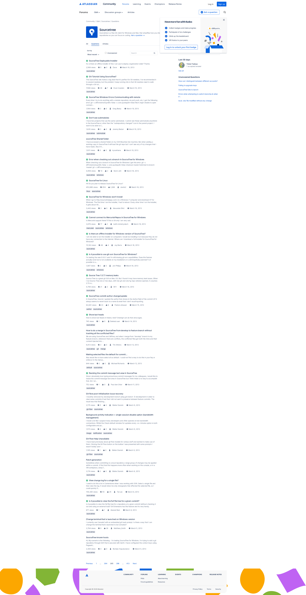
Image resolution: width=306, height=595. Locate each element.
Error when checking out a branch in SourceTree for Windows (116, 159)
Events (148, 4)
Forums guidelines (147, 582)
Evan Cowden (119, 88)
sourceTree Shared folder (97, 139)
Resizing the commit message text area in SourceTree (113, 373)
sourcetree (91, 71)
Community (109, 4)
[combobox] (144, 53)
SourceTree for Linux (98, 180)
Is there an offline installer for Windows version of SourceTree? (117, 233)
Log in (210, 4)
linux (88, 191)
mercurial (90, 228)
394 (105, 563)
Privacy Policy (197, 589)
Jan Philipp (116, 266)
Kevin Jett (117, 171)
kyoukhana (116, 150)
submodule (101, 133)
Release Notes (175, 4)
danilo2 (123, 187)
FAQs (142, 578)
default (89, 367)
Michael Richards (117, 363)
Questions (95, 44)
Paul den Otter (116, 384)
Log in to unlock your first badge (181, 47)
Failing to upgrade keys (187, 85)
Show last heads (96, 314)
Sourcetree (105, 21)
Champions (160, 4)
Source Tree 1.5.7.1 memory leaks (104, 275)
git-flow (89, 409)
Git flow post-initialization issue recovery (104, 393)
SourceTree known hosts (97, 537)
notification (97, 433)
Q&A (96, 12)
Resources (161, 582)
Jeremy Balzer (118, 129)
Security (218, 589)
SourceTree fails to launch (188, 90)
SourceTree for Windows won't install (106, 197)
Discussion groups (113, 12)
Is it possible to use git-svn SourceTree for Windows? (113, 254)
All (87, 44)
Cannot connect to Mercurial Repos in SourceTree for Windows (117, 217)
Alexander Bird (118, 208)
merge (103, 349)
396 (117, 563)
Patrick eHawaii (121, 305)
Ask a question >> (138, 35)
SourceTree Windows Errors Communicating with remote (114, 97)
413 (127, 563)
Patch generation (93, 460)
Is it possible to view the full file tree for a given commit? (114, 501)
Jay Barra (118, 245)
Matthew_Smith (120, 528)
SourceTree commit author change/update (108, 296)
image (89, 433)
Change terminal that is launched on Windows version (110, 519)
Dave (115, 67)
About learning (163, 578)
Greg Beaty (117, 109)
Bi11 (115, 287)
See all (180, 71)
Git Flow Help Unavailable (97, 439)
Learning (137, 4)
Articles (131, 12)
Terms (209, 589)
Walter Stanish (117, 405)
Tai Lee (119, 492)
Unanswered (112, 53)
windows (100, 175)
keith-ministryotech (120, 224)
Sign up (221, 4)
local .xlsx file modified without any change (195, 101)
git (98, 349)
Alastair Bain (115, 510)
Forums (125, 4)
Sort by (89, 50)
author (89, 309)
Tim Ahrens (117, 345)
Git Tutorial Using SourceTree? (102, 76)
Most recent (92, 54)
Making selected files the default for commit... (106, 354)
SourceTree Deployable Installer (103, 61)
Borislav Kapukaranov (121, 549)
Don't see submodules (99, 118)
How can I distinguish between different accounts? (198, 81)
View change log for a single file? (103, 480)
